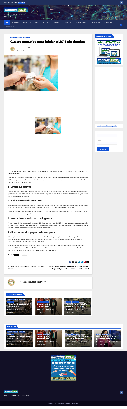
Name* (99, 133)
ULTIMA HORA (26, 37)
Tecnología (96, 22)
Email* (99, 141)
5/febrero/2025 (73, 341)
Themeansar (76, 403)
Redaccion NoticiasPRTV (26, 48)
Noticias (15, 22)
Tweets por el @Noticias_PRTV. (107, 126)
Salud (36, 22)
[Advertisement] (48, 105)
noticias (10, 299)
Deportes (108, 22)
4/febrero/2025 (103, 341)
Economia (10, 27)
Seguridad (26, 22)
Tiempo (56, 22)
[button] (118, 24)
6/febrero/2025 (44, 341)
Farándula (67, 22)
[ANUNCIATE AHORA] (109, 51)
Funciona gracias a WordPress (55, 403)
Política (46, 22)
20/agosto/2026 (14, 341)
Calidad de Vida (81, 22)
